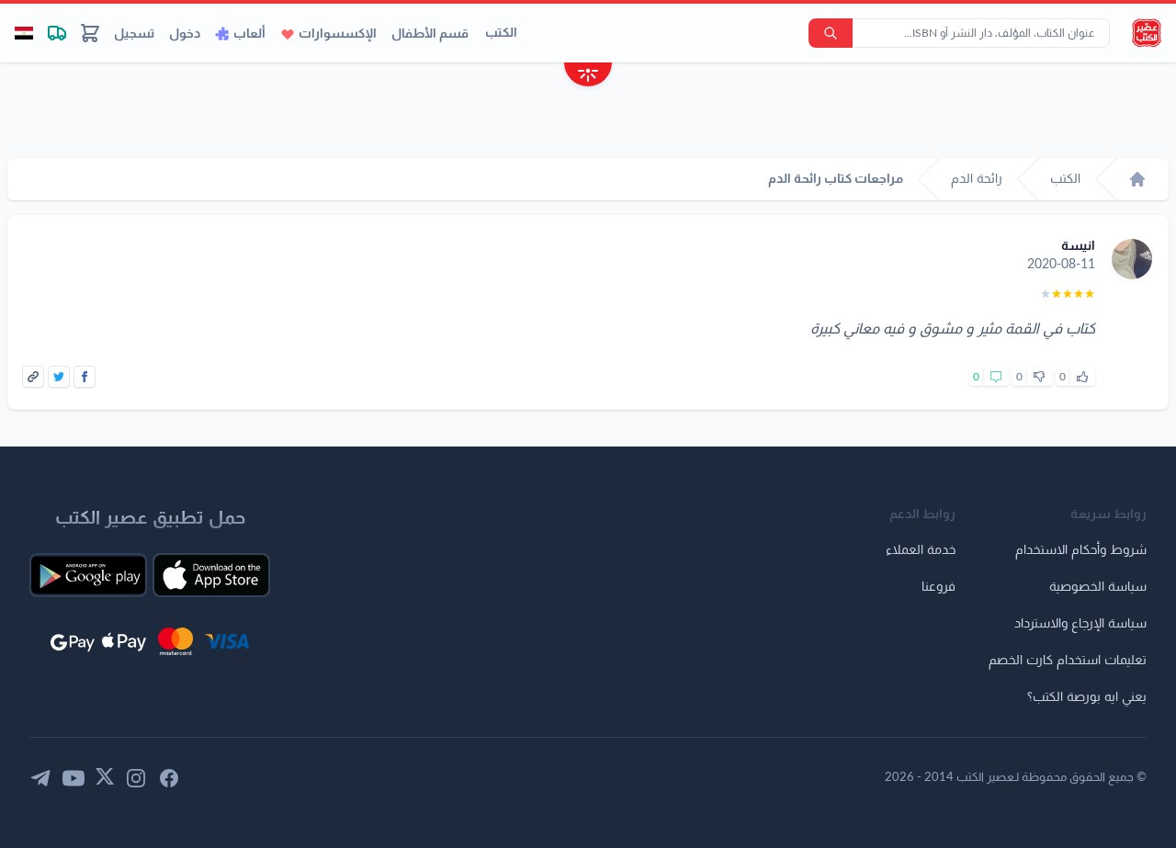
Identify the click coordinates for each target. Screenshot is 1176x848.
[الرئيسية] (1137, 179)
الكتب (501, 33)
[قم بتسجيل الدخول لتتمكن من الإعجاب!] (1082, 376)
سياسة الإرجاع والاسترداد (1080, 623)
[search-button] (830, 33)
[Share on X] (59, 377)
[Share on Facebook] (85, 377)
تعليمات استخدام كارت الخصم (1068, 660)
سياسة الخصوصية (1098, 587)
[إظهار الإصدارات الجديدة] (588, 76)
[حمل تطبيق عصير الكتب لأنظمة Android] (88, 575)
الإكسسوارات (338, 34)
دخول (184, 34)
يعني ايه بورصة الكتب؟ (1087, 697)
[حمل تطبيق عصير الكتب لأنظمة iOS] (211, 575)
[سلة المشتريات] (90, 33)
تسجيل (134, 34)
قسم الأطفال (430, 34)
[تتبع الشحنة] (57, 33)
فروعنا (939, 587)
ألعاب (249, 34)
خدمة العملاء (921, 550)
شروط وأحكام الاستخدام (1081, 550)
